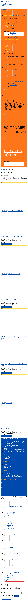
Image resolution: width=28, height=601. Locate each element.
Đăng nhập (16, 595)
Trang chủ (4, 169)
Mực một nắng (14, 23)
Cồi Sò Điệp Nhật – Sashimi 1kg (10, 299)
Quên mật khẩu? (6, 599)
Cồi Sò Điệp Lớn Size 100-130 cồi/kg (12, 236)
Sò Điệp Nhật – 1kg (6, 428)
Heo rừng (12, 25)
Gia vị (11, 86)
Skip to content (5, 1)
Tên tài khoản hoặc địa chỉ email (11, 588)
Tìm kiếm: (6, 161)
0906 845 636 (11, 451)
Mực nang (13, 36)
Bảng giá (6, 458)
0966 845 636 (20, 451)
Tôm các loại (13, 85)
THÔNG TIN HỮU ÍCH (13, 153)
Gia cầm (12, 83)
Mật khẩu (4, 592)
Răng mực (13, 34)
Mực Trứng (13, 33)
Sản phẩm (7, 457)
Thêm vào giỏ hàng (6, 244)
